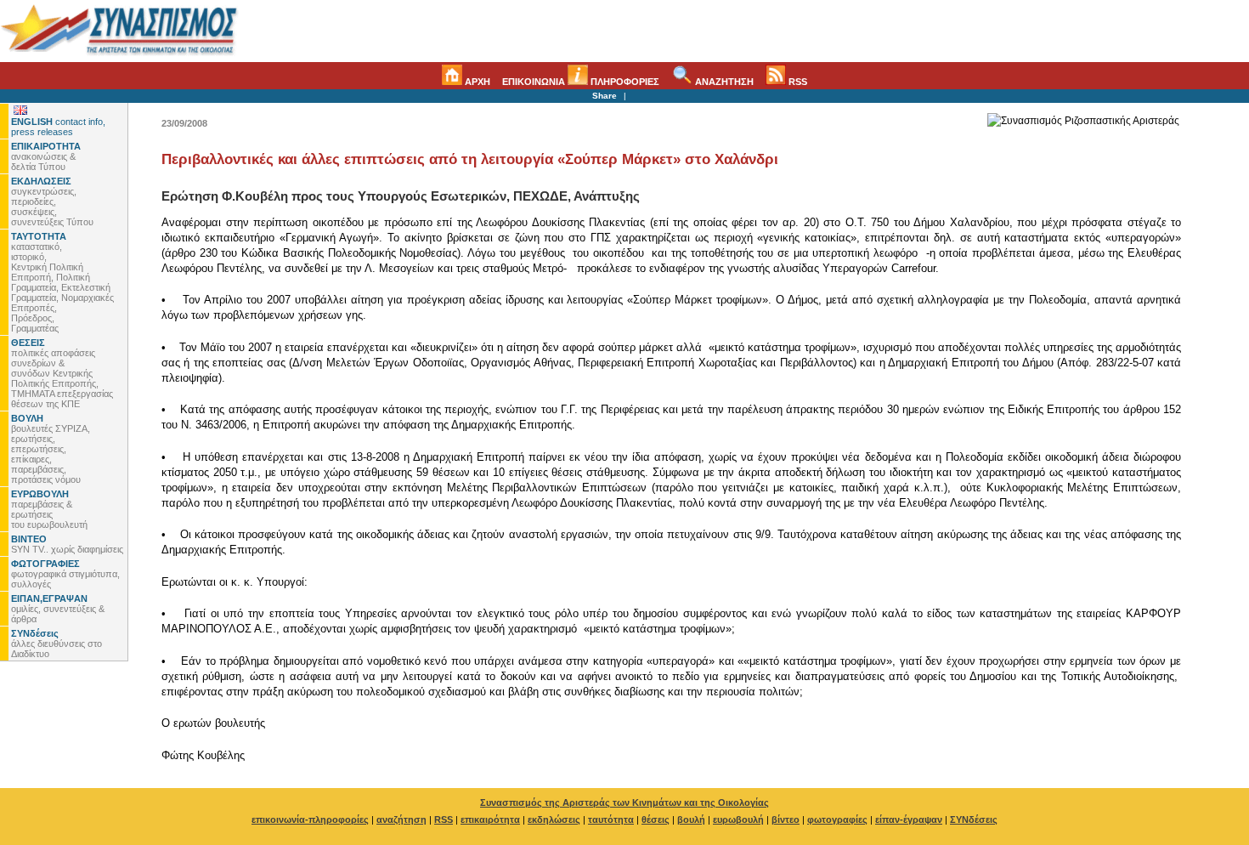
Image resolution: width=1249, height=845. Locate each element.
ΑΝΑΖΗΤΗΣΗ (723, 82)
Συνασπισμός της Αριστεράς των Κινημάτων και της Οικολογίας (624, 802)
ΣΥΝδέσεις (974, 819)
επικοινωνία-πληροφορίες (310, 819)
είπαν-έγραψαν (908, 819)
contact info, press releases (58, 126)
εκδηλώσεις (554, 819)
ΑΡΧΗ (476, 82)
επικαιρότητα (490, 819)
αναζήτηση (401, 819)
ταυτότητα (611, 819)
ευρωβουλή (738, 819)
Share (604, 95)
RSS (796, 82)
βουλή (691, 819)
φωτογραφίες (837, 819)
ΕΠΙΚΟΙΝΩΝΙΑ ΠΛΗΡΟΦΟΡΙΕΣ (580, 82)
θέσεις (655, 819)
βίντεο (785, 819)
